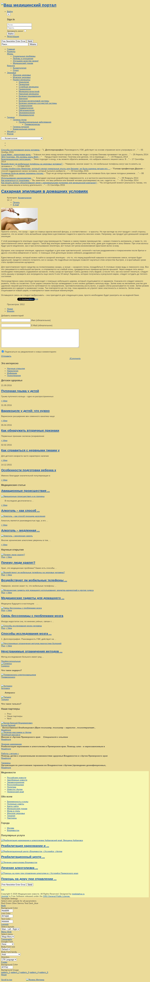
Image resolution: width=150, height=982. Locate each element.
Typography (6, 939)
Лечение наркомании (11, 744)
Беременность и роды (17, 801)
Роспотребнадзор (15, 784)
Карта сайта (13, 806)
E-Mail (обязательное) (41, 325)
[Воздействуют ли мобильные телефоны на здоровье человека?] (33, 572)
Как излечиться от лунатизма (15, 180)
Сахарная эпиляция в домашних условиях (44, 191)
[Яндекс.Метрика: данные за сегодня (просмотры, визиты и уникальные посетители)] (35, 979)
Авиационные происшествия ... (25, 490)
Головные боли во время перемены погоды (22, 173)
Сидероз (5, 666)
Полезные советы (15, 804)
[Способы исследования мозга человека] (21, 626)
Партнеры (12, 818)
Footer (4, 962)
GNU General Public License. (56, 896)
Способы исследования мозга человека (20, 150)
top (2, 889)
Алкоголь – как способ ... (20, 510)
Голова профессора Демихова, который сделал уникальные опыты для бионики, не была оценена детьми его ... (55, 168)
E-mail (16, 205)
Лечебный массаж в (10, 734)
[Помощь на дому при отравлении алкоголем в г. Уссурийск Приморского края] (39, 873)
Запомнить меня (15, 31)
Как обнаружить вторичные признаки (30, 430)
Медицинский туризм (17, 808)
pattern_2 (15, 972)
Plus (3, 557)
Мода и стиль (13, 811)
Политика (11, 787)
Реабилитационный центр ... (23, 856)
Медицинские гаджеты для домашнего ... (32, 598)
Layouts (4, 924)
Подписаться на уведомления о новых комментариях (30, 352)
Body (3, 905)
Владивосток (13, 830)
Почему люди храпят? (18, 562)
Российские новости (16, 777)
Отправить (6, 356)
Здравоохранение (15, 782)
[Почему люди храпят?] (13, 554)
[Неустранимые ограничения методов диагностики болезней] (31, 643)
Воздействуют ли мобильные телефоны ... (34, 580)
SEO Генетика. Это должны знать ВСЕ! (20, 157)
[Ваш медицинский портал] (28, 5)
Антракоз (5, 688)
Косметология (24, 197)
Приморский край (15, 792)
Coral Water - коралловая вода (16, 154)
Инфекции (12, 373)
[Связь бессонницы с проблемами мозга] (21, 608)
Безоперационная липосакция (16, 159)
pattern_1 (5, 972)
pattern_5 (43, 972)
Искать (33, 44)
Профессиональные (11, 661)
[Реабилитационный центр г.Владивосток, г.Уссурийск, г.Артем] (31, 851)
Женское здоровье (16, 813)
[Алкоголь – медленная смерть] (17, 536)
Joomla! (4, 896)
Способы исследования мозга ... (26, 633)
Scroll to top (6, 979)
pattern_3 (24, 972)
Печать (16, 202)
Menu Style (6, 932)
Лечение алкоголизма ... (19, 867)
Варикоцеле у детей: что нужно (25, 410)
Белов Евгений (8, 725)
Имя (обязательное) (41, 320)
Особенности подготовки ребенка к (28, 470)
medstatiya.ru (78, 894)
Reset (4, 974)
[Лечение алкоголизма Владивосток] (19, 862)
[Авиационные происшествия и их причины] (23, 496)
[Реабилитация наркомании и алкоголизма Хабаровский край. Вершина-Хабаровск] (42, 840)
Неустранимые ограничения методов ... (31, 651)
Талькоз (5, 699)
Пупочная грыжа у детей (20, 391)
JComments (75, 358)
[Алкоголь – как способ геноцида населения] (23, 516)
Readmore (6, 730)
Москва (10, 828)
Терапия (11, 815)
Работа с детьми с (10, 753)
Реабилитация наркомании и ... (25, 845)
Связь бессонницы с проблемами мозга (32, 615)
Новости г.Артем (15, 789)
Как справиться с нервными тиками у (30, 450)
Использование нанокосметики (16, 178)
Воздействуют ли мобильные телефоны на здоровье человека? (32, 164)
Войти (10, 34)
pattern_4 (34, 972)
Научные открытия (16, 368)
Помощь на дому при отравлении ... (29, 878)
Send (30, 41)
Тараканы (6, 763)
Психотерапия (14, 375)
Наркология (12, 371)
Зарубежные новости (17, 780)
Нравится (33, 299)
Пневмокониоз (8, 677)
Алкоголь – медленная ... (20, 530)
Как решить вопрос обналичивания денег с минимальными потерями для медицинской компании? (49, 182)
